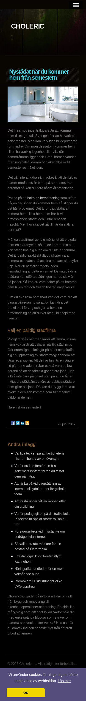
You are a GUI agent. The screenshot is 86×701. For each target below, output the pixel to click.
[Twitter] (17, 423)
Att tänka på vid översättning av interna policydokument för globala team (39, 488)
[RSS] (27, 423)
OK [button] (25, 693)
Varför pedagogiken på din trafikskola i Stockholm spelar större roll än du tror (41, 519)
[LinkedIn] (22, 423)
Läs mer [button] (64, 681)
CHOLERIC (27, 26)
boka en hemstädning (43, 198)
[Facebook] (13, 423)
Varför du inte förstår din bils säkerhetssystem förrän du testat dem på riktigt (39, 471)
